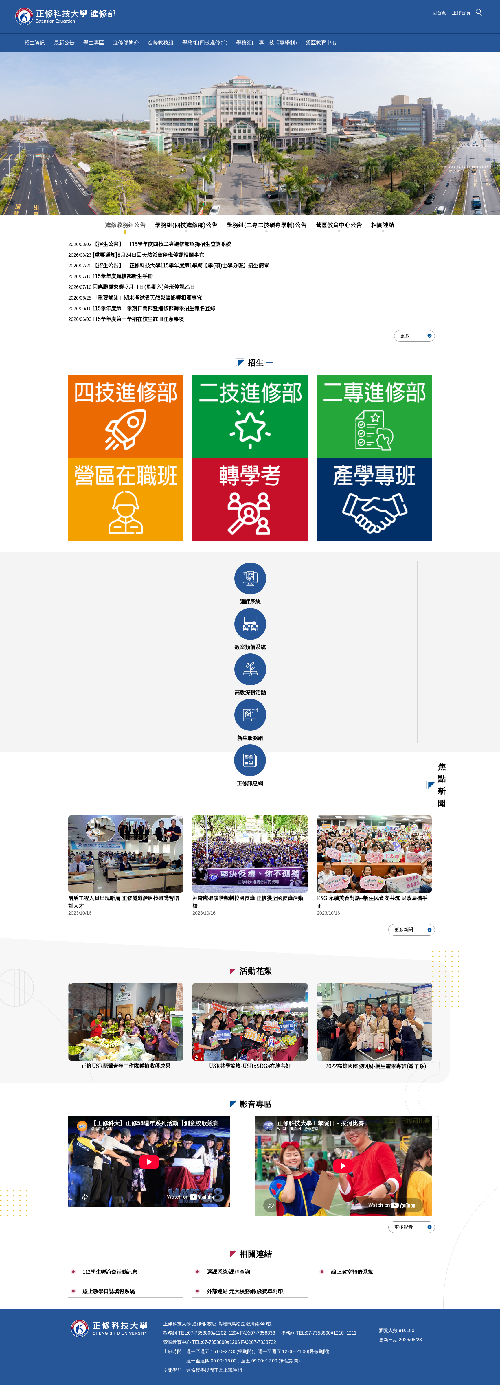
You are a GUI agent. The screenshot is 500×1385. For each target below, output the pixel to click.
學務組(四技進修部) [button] (204, 42)
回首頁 (439, 12)
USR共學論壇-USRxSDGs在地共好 (250, 1065)
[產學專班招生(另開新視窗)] (374, 499)
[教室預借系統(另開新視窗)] (250, 624)
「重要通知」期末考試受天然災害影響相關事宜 (147, 297)
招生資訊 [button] (34, 42)
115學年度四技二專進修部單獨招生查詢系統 (162, 243)
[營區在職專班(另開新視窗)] (125, 499)
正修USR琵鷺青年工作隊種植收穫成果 (125, 1065)
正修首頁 (461, 12)
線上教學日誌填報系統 (109, 1291)
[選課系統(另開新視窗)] (250, 578)
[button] (480, 13)
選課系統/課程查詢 (228, 1272)
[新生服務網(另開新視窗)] (250, 715)
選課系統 (250, 602)
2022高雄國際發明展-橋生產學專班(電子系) (376, 1066)
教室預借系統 (250, 647)
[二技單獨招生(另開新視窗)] (249, 416)
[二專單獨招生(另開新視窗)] (374, 416)
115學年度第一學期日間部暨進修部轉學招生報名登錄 (154, 308)
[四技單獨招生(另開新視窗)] (125, 416)
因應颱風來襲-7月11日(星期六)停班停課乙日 (144, 286)
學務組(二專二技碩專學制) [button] (266, 42)
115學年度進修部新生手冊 (123, 276)
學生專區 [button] (93, 42)
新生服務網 (250, 738)
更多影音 (403, 1227)
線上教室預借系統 (352, 1272)
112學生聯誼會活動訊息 (110, 1272)
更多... (406, 335)
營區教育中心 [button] (321, 42)
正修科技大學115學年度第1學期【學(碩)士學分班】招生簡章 (181, 265)
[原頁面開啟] (250, 133)
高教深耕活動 (250, 692)
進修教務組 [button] (161, 42)
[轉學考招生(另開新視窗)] (249, 499)
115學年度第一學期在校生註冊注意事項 (138, 318)
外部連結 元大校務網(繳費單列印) (246, 1291)
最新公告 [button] (64, 42)
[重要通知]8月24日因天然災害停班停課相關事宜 (148, 254)
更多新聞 (403, 929)
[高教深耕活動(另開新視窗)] (250, 669)
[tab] (125, 225)
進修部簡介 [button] (126, 42)
